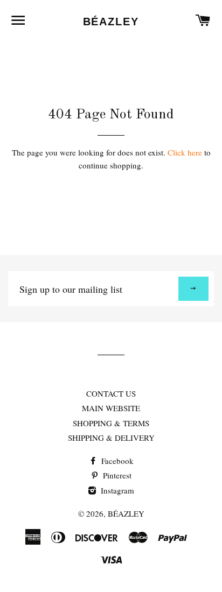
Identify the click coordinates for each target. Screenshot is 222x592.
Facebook (116, 460)
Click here (185, 152)
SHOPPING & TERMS (111, 423)
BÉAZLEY (111, 21)
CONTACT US (111, 393)
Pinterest (116, 475)
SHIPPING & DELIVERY (111, 437)
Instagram (116, 490)
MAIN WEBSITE (111, 408)
